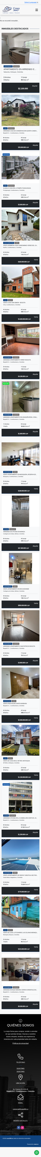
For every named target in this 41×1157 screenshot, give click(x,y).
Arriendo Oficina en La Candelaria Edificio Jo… (20, 818)
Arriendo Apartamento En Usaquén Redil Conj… (20, 417)
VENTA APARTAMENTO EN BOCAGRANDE (16, 589)
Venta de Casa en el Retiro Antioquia (16, 761)
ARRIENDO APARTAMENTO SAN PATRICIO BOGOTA (19, 646)
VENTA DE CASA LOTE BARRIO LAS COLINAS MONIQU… (20, 932)
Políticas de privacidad (21, 1043)
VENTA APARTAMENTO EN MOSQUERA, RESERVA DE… (20, 474)
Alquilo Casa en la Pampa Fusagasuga (17, 188)
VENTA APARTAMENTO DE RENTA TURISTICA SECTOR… (20, 875)
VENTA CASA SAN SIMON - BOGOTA (14, 302)
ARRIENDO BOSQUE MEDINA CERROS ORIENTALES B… (20, 990)
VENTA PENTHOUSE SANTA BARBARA (15, 703)
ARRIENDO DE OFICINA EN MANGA (14, 531)
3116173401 (20, 1068)
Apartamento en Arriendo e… (20, 69)
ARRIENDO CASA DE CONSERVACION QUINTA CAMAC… (20, 131)
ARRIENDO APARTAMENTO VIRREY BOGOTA (17, 360)
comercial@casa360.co (20, 1109)
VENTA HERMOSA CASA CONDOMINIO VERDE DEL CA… (20, 245)
